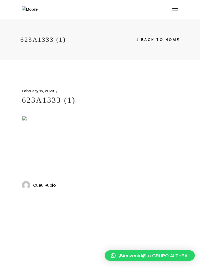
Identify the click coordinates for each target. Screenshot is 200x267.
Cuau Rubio (44, 185)
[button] (150, 255)
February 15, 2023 (38, 91)
